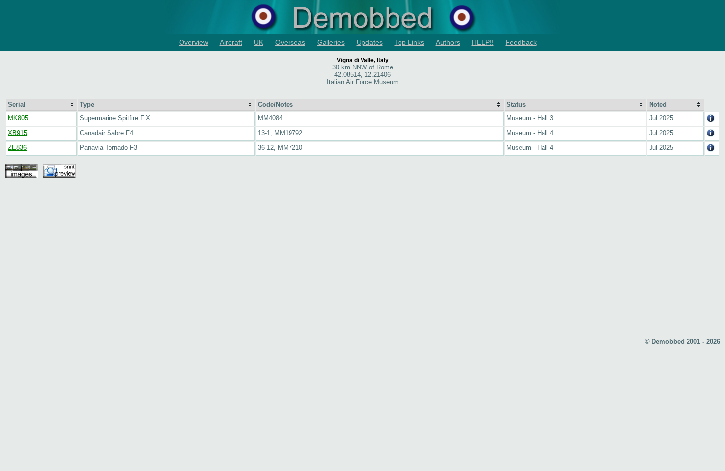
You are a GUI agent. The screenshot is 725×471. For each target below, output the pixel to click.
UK (258, 42)
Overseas (290, 42)
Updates (370, 42)
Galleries (331, 42)
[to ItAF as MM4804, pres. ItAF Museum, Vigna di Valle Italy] (711, 120)
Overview (193, 42)
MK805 (18, 118)
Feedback (521, 42)
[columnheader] (41, 105)
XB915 (17, 132)
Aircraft (231, 42)
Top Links (409, 42)
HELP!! (483, 42)
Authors (448, 42)
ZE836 (17, 147)
